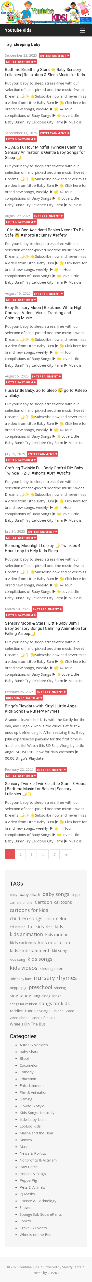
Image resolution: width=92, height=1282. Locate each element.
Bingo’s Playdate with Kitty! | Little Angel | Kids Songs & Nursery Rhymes (42, 708)
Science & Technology (38, 1200)
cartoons (63, 902)
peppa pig (18, 987)
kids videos (23, 967)
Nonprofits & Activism (38, 1160)
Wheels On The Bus (28, 1024)
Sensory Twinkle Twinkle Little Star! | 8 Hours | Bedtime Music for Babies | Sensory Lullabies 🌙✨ (45, 788)
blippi (76, 894)
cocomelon (55, 918)
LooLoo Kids (30, 1126)
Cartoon (43, 902)
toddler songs (38, 1010)
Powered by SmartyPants (62, 1267)
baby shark (30, 894)
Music (24, 1146)
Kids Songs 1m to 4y (22, 698)
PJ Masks (27, 1193)
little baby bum (21, 978)
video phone (19, 1017)
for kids (36, 926)
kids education (54, 942)
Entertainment (53, 55)
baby (13, 894)
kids (59, 926)
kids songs (40, 958)
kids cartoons (23, 942)
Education (28, 1078)
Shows (25, 1207)
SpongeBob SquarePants (41, 1214)
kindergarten (51, 968)
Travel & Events (33, 1227)
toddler (16, 1010)
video (70, 1011)
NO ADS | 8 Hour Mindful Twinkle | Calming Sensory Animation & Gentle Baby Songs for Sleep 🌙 (45, 152)
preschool (40, 987)
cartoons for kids (29, 910)
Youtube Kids (18, 30)
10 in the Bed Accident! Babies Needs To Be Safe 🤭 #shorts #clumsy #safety (44, 232)
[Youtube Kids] (46, 12)
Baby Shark (29, 1051)
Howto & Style (32, 1105)
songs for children (23, 1004)
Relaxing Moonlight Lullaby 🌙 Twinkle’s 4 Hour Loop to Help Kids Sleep (42, 548)
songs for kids (54, 1003)
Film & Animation (33, 1092)
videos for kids (43, 1017)
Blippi (24, 1058)
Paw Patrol (29, 1166)
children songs (26, 918)
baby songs (55, 893)
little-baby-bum (19, 61)
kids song (17, 959)
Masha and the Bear (36, 1132)
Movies (26, 1139)
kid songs (60, 950)
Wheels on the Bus (35, 1234)
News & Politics (33, 1153)
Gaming (26, 1098)
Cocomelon (29, 1065)
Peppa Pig (28, 1180)
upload (58, 1011)
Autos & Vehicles (34, 1044)
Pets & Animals (32, 1187)
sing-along (20, 995)
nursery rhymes (55, 978)
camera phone (21, 902)
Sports (25, 1220)
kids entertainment (30, 950)
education (18, 926)
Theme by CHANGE (46, 1272)
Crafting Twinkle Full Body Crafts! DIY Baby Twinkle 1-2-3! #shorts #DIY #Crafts (44, 470)
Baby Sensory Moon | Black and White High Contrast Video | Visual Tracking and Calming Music (43, 312)
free (49, 926)
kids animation (26, 934)
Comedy (27, 1071)
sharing (60, 987)
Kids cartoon (56, 934)
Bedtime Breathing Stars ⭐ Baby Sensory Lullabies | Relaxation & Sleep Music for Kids (45, 72)
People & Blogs (33, 1173)
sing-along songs (47, 995)
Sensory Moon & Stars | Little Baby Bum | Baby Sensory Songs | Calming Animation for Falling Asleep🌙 (46, 628)
